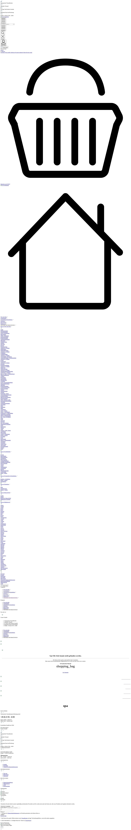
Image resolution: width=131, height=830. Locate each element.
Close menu (5, 47)
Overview (3, 52)
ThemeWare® (28, 820)
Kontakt (5, 764)
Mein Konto (6, 774)
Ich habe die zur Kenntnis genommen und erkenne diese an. (21, 813)
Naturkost (5, 606)
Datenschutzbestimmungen (13, 813)
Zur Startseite (65, 672)
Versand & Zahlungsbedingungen (10, 767)
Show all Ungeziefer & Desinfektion (9, 476)
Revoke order (29, 52)
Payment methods (19, 52)
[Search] (14, 24)
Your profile (7, 52)
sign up (3, 51)
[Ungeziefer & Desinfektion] (1, 483)
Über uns (5, 773)
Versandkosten (24, 818)
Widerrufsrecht (6, 783)
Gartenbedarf (6, 603)
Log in (2, 50)
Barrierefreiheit (6, 786)
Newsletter (5, 765)
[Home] (65, 251)
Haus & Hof (6, 607)
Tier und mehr (6, 602)
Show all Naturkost (5, 484)
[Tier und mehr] (1, 450)
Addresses (12, 52)
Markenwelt (5, 608)
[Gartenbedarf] (1, 474)
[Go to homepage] (5, 16)
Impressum (5, 776)
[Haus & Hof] (1, 500)
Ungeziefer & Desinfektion (9, 604)
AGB (4, 785)
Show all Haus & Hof (5, 492)
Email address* (4, 807)
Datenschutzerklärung (8, 782)
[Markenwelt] (1, 570)
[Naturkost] (1, 491)
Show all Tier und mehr (6, 326)
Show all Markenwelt (5, 502)
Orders (24, 52)
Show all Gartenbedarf (6, 451)
